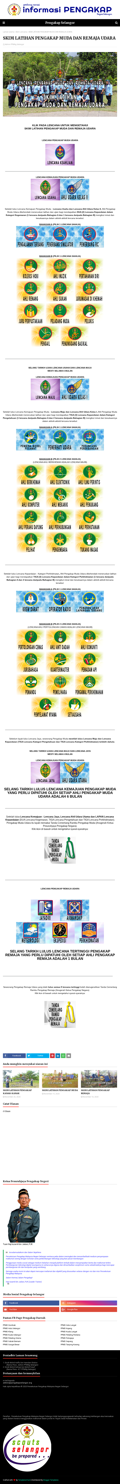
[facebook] (31, 1303)
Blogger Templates (51, 1480)
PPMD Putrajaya (67, 1338)
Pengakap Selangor (60, 23)
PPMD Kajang (66, 1328)
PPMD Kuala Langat (69, 1331)
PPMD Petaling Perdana (70, 1335)
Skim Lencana (21, 32)
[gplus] (89, 1309)
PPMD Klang (8, 1331)
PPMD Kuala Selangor (12, 1335)
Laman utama (8, 32)
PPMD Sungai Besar (11, 1344)
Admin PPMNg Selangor (14, 44)
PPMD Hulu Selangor (11, 1328)
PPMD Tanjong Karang (70, 1344)
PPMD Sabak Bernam (12, 1341)
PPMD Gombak (9, 1325)
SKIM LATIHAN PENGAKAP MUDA (60, 1090)
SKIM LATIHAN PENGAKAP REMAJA (95, 1092)
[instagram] (89, 1303)
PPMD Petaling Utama (12, 1338)
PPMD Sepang (67, 1341)
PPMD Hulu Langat (68, 1325)
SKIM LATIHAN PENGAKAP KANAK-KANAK (17, 1092)
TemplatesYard (24, 1480)
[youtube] (31, 1309)
